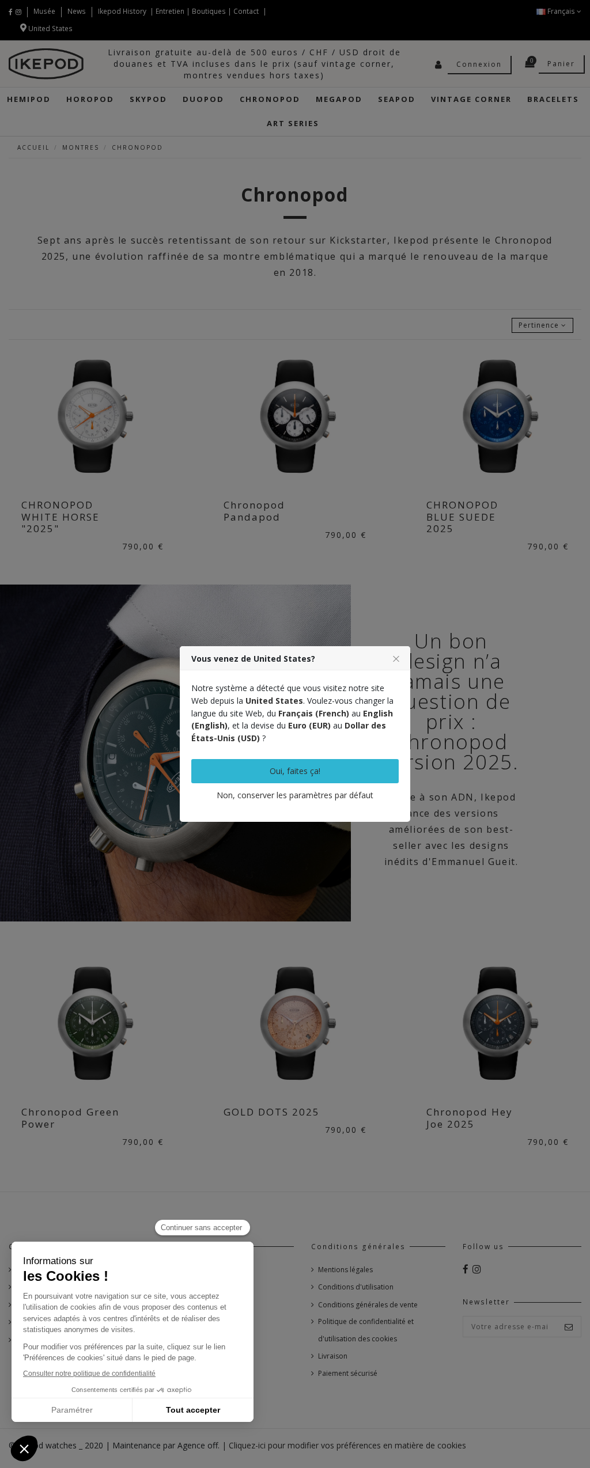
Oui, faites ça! (295, 770)
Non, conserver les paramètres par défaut (295, 795)
